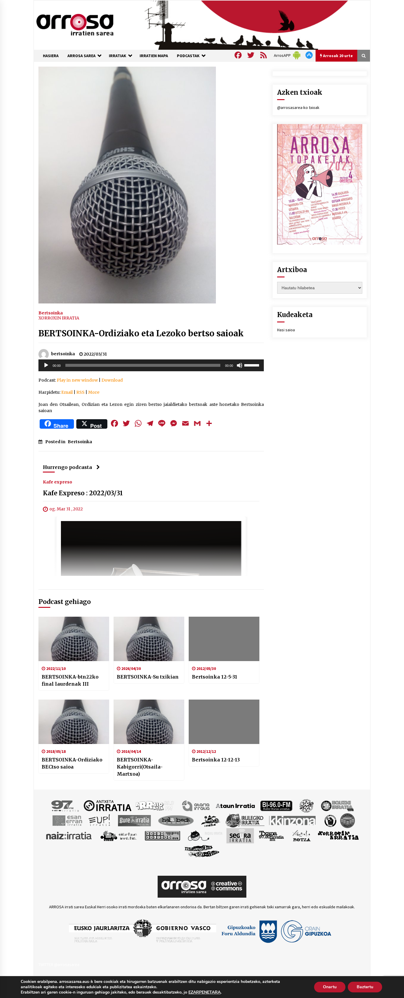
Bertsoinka (50, 312)
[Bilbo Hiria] (276, 805)
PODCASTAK (188, 55)
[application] (151, 365)
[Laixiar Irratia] (347, 820)
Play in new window (77, 380)
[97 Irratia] (65, 805)
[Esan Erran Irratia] (67, 820)
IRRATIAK (117, 55)
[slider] (252, 364)
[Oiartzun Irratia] (118, 835)
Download (112, 380)
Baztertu (365, 987)
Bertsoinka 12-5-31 (214, 677)
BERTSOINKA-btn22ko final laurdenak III (70, 680)
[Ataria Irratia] (196, 805)
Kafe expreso (57, 481)
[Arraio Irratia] (155, 805)
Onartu (330, 987)
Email (67, 392)
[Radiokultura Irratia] (162, 835)
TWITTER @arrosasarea (58, 964)
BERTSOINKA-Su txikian (148, 677)
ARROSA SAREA (81, 55)
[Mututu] (240, 365)
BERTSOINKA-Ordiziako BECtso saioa (72, 763)
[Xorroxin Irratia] (338, 835)
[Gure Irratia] (134, 820)
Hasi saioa (286, 329)
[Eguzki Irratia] (337, 805)
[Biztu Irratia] (306, 805)
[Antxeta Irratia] (107, 805)
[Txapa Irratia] (271, 835)
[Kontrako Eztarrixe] (330, 820)
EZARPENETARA (204, 992)
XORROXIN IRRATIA (58, 318)
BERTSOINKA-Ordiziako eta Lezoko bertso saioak (141, 333)
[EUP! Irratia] (100, 820)
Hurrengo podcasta (67, 467)
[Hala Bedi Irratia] (176, 820)
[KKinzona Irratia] (293, 820)
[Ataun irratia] (235, 805)
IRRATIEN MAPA (154, 55)
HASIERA (51, 55)
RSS (80, 392)
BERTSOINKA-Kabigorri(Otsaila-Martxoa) (140, 767)
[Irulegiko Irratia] (245, 820)
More (93, 392)
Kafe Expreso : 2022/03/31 (83, 493)
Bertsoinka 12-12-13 (216, 760)
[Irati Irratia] (211, 820)
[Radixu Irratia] (204, 835)
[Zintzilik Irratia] (202, 850)
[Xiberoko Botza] (301, 835)
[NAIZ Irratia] (69, 835)
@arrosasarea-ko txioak (298, 107)
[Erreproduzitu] (46, 365)
